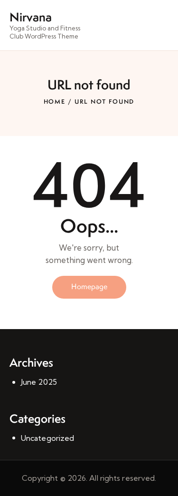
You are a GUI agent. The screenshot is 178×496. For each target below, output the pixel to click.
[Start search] (162, 26)
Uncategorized (47, 438)
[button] (145, 25)
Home (55, 101)
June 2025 (39, 382)
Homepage (89, 287)
